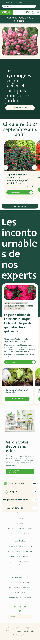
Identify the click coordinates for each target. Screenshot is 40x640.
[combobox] (19, 6)
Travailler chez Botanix (20, 582)
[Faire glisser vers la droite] (34, 167)
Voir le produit (15, 192)
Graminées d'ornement (20, 533)
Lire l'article (11, 362)
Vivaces (20, 523)
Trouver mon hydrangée (20, 107)
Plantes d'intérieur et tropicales (20, 552)
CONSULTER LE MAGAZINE (15, 472)
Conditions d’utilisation (21, 635)
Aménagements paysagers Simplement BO (20, 563)
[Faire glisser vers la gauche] (5, 167)
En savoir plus (17, 399)
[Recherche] (33, 6)
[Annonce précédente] (2, 2)
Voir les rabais (20, 206)
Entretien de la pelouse (20, 557)
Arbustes (20, 518)
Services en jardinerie (20, 577)
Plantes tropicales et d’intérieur (20, 528)
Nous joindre (20, 592)
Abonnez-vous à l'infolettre (20, 597)
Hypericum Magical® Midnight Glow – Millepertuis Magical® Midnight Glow (17, 179)
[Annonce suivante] (35, 2)
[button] (37, 12)
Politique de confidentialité (25, 631)
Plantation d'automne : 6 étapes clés (17, 391)
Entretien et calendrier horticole (20, 547)
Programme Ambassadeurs (20, 587)
